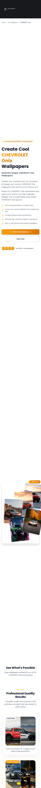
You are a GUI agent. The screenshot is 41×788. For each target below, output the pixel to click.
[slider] (20, 731)
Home (4, 22)
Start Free (20, 239)
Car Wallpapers (13, 22)
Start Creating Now (20, 232)
